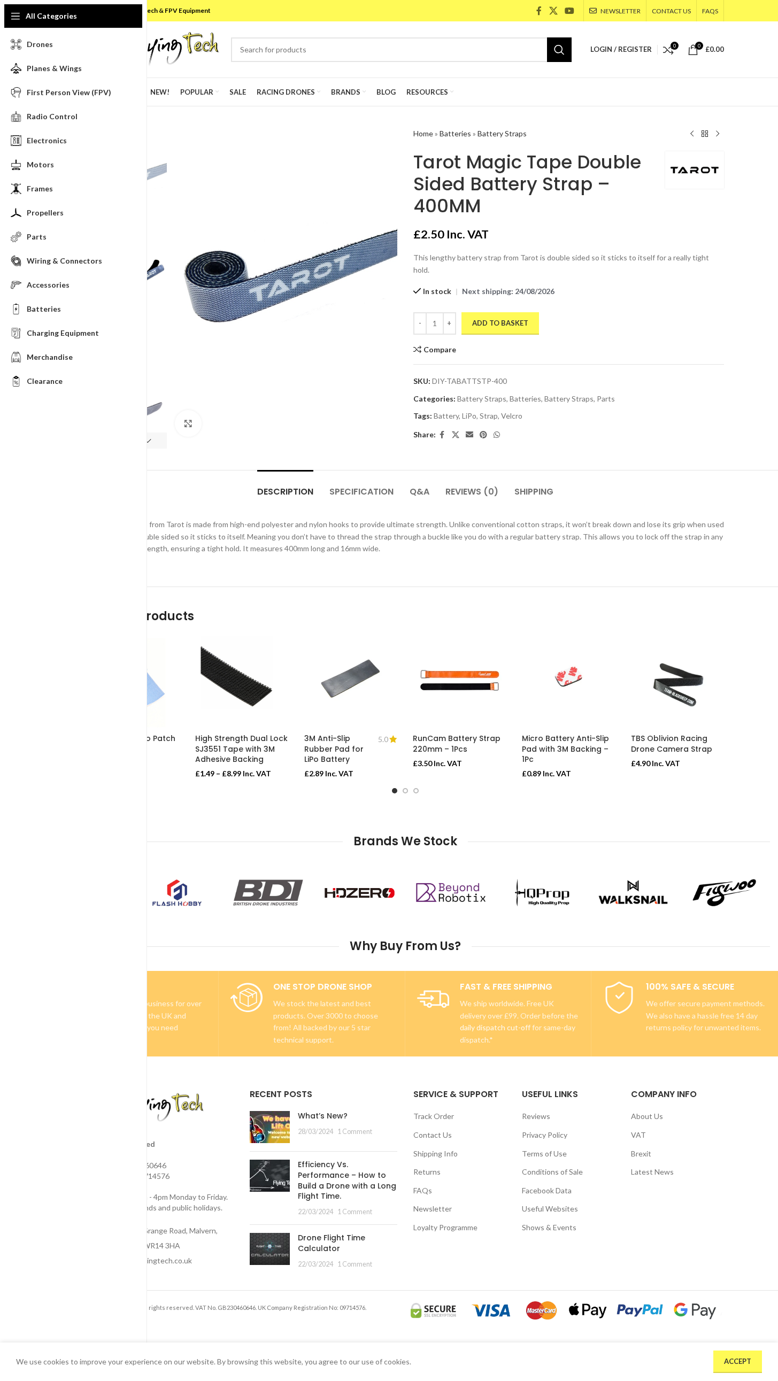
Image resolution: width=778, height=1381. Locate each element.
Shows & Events (549, 1227)
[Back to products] (704, 134)
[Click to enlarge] (188, 423)
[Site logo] (153, 48)
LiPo (469, 415)
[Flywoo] (724, 893)
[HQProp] (542, 893)
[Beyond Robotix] (451, 893)
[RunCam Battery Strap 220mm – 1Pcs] (459, 682)
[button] (147, 441)
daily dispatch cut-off (495, 1027)
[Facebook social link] (539, 11)
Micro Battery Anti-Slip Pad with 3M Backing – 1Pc (565, 749)
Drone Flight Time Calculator (331, 1243)
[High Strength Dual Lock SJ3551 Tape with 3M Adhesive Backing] (241, 682)
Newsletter (432, 1208)
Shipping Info (435, 1153)
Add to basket (500, 323)
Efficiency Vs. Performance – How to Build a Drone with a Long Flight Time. (347, 1180)
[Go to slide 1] (394, 790)
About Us (647, 1116)
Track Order (433, 1116)
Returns (427, 1171)
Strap (489, 415)
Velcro (511, 415)
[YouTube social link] (569, 11)
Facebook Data (547, 1190)
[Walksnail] (633, 893)
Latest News (652, 1171)
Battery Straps (502, 133)
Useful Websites (550, 1208)
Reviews (536, 1116)
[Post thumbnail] (270, 1127)
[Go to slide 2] (405, 790)
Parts (606, 398)
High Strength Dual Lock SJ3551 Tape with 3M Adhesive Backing (241, 749)
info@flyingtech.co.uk (155, 1260)
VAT (638, 1134)
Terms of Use (544, 1153)
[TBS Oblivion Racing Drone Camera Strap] (677, 682)
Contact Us (432, 1134)
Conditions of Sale (552, 1171)
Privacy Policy (544, 1134)
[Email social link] (469, 435)
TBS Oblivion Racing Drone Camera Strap (671, 743)
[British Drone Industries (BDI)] (268, 893)
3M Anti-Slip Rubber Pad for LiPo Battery (334, 749)
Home (423, 133)
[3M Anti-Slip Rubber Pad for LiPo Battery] (350, 682)
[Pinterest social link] (483, 435)
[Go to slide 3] (416, 790)
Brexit (641, 1153)
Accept (737, 1361)
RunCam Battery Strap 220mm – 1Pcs (456, 743)
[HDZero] (359, 893)
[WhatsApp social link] (496, 435)
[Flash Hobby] (177, 893)
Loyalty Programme (445, 1227)
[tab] (285, 486)
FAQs (422, 1190)
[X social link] (553, 11)
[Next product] (717, 134)
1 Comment (354, 1132)
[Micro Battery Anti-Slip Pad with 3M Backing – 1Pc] (568, 682)
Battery (446, 415)
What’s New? (323, 1115)
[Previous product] (691, 134)
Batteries (455, 133)
